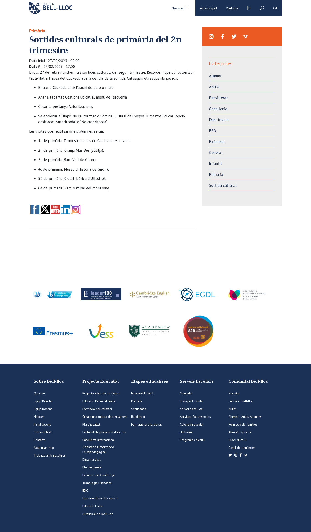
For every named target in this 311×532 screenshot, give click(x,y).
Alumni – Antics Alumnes (245, 417)
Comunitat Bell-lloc (248, 381)
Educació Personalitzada (98, 401)
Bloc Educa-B (237, 440)
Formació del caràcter (97, 409)
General (215, 152)
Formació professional (146, 424)
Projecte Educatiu (100, 381)
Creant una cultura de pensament (104, 417)
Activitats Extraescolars (195, 417)
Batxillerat (218, 97)
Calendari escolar (192, 424)
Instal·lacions (42, 424)
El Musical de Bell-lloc (97, 514)
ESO (212, 130)
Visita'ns (232, 8)
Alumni (215, 75)
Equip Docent (43, 409)
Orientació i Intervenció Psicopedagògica (98, 449)
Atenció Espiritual (240, 432)
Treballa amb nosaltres (50, 455)
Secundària (138, 409)
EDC (85, 490)
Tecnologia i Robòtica (97, 483)
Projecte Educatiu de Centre (101, 393)
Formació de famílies (243, 424)
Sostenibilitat (42, 432)
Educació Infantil (142, 393)
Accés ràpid (208, 8)
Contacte (40, 440)
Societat (234, 393)
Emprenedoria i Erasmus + (100, 498)
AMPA (214, 86)
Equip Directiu (43, 401)
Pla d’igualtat (91, 424)
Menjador (186, 393)
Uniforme (186, 432)
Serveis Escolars (196, 381)
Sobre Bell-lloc (49, 381)
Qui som (39, 393)
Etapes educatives (149, 381)
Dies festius (219, 119)
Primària (37, 31)
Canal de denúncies (242, 448)
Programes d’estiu (192, 440)
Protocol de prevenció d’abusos (104, 432)
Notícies (39, 417)
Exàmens (216, 141)
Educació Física (92, 506)
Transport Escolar (192, 401)
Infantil (215, 163)
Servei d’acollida (191, 409)
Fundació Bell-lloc (241, 401)
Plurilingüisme (92, 467)
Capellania (218, 108)
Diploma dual (91, 459)
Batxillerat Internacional (98, 440)
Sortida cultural (223, 185)
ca (275, 8)
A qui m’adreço (44, 448)
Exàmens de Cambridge (98, 475)
